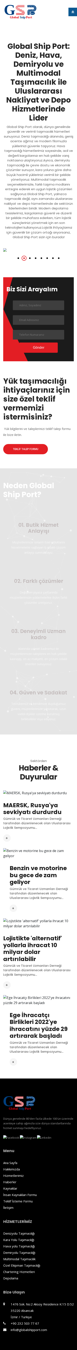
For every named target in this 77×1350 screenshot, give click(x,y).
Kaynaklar (10, 1188)
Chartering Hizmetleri (19, 1272)
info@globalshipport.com (29, 1330)
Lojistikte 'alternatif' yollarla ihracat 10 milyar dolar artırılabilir (32, 948)
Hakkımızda (11, 1169)
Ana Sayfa (10, 1163)
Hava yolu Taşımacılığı (19, 1246)
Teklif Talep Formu (25, 449)
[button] (18, 258)
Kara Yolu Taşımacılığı (18, 1240)
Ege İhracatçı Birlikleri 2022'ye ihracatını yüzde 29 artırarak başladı (39, 1025)
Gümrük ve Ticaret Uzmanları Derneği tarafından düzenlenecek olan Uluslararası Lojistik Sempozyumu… (37, 823)
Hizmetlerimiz (13, 1175)
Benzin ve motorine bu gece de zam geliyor (38, 875)
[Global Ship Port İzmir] (20, 12)
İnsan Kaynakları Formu (20, 1195)
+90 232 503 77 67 (25, 1323)
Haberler (9, 1182)
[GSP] (19, 1103)
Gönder (38, 347)
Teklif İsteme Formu (18, 1201)
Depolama (10, 1278)
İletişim (8, 1207)
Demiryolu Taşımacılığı (19, 1252)
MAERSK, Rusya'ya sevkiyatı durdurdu (32, 808)
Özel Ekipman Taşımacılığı (21, 1265)
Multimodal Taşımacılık (19, 1259)
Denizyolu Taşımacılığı (19, 1233)
